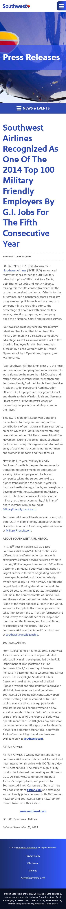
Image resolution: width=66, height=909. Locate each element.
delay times (50, 897)
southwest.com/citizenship (22, 634)
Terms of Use (51, 903)
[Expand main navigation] (61, 5)
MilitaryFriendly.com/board (19, 509)
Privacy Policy (33, 856)
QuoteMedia (40, 894)
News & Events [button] (36, 108)
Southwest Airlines (14, 270)
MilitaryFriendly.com (18, 530)
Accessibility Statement (33, 878)
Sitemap (33, 870)
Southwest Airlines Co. (26, 847)
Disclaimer (33, 863)
